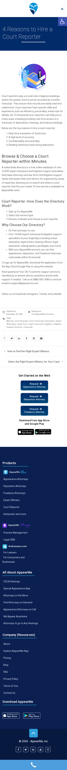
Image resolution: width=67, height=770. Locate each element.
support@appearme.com (24, 283)
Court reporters (10, 96)
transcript (7, 103)
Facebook (20, 294)
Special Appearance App (16, 588)
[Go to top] (33, 733)
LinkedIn (57, 294)
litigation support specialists (48, 171)
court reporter (21, 321)
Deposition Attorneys (14, 486)
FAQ (5, 672)
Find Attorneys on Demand (17, 602)
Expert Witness (11, 500)
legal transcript (35, 324)
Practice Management (15, 532)
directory (21, 167)
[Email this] (41, 338)
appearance (15, 253)
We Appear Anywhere (15, 616)
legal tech (22, 324)
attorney (10, 321)
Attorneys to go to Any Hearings (20, 623)
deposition (28, 253)
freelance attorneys (50, 253)
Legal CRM (9, 539)
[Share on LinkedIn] (19, 338)
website (48, 266)
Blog (5, 665)
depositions (22, 122)
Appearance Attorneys (15, 479)
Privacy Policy (10, 679)
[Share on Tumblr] (26, 338)
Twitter (43, 294)
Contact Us (9, 692)
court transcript (36, 321)
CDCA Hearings (11, 581)
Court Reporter (11, 507)
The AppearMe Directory (42, 314)
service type (26, 215)
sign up (9, 262)
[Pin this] (33, 338)
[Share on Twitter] (11, 338)
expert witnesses (19, 171)
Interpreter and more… (15, 514)
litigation (48, 324)
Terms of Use (10, 685)
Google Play (24, 266)
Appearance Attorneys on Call (19, 609)
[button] (62, 21)
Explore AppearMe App (16, 651)
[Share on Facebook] (4, 338)
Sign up (13, 211)
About (6, 644)
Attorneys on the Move (15, 595)
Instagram (32, 294)
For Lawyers (9, 552)
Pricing (7, 658)
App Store (11, 266)
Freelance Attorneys (14, 493)
